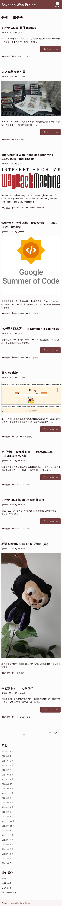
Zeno (22, 207)
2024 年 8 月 (8, 788)
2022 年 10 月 (8, 830)
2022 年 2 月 (8, 849)
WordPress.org (9, 892)
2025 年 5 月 (8, 774)
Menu (57, 6)
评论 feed (6, 887)
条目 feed (6, 883)
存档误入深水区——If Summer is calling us (30, 328)
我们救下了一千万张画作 (17, 688)
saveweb (21, 76)
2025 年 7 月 (8, 769)
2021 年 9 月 (8, 858)
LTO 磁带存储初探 (13, 71)
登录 (4, 878)
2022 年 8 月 (8, 835)
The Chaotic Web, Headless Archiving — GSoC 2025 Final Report (29, 157)
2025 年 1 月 (8, 779)
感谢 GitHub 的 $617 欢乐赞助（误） (25, 544)
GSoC (16, 207)
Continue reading (52, 49)
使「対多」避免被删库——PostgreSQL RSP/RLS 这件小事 (27, 454)
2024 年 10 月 (8, 784)
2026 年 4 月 (8, 755)
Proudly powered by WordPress (15, 903)
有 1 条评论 (33, 313)
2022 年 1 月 (8, 853)
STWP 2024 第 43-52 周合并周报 (22, 500)
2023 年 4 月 (8, 807)
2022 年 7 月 (8, 839)
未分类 (7, 56)
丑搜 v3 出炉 (9, 372)
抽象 (16, 436)
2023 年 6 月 (8, 802)
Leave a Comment (22, 56)
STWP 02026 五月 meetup (18, 27)
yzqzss (21, 32)
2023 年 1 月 (8, 816)
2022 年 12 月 (8, 821)
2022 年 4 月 (8, 844)
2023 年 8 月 (8, 797)
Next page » (53, 732)
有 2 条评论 (19, 139)
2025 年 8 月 (8, 765)
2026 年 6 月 (8, 751)
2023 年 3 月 (8, 811)
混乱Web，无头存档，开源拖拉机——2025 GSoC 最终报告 (29, 225)
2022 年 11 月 (8, 825)
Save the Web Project (18, 4)
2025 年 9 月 (8, 760)
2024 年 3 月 (8, 793)
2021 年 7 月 (8, 863)
